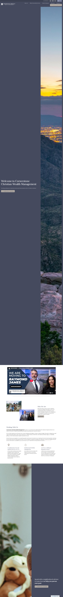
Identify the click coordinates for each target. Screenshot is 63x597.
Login (60, 0)
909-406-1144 (46, 0)
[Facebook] (55, 1)
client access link (47, 440)
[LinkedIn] (50, 1)
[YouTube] (53, 1)
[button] (26, 3)
